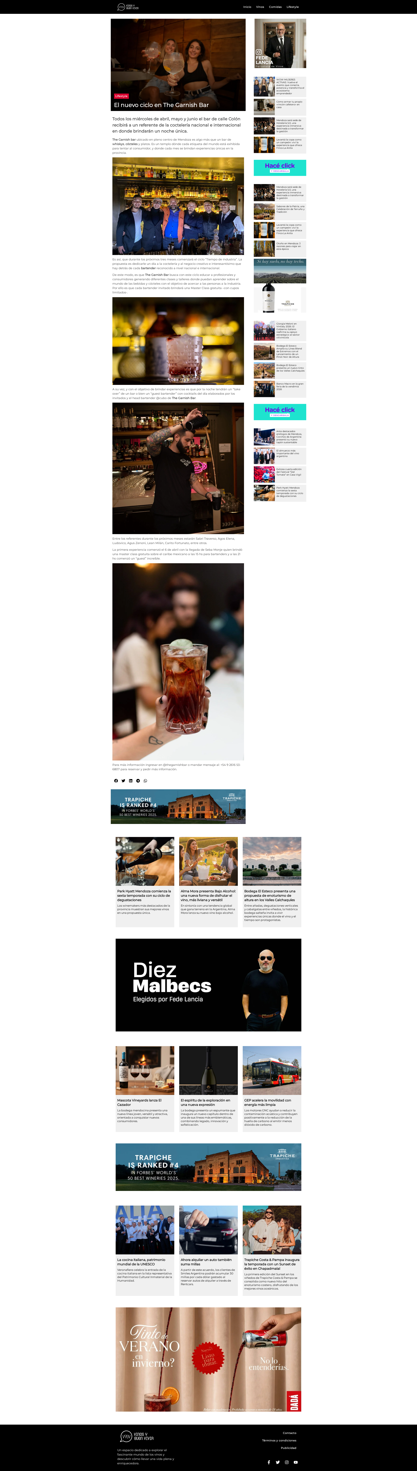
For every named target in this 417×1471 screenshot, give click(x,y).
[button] (121, 96)
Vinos (260, 6)
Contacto (289, 1433)
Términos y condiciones (279, 1440)
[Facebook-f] (269, 1462)
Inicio (247, 6)
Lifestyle (293, 6)
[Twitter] (278, 1462)
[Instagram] (287, 1462)
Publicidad (288, 1448)
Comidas (275, 6)
